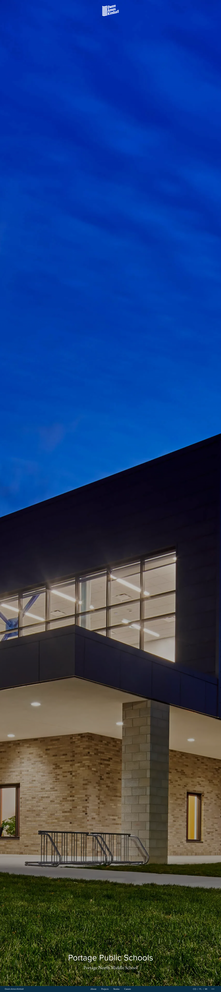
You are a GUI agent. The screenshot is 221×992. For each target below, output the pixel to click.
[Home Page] (14, 989)
